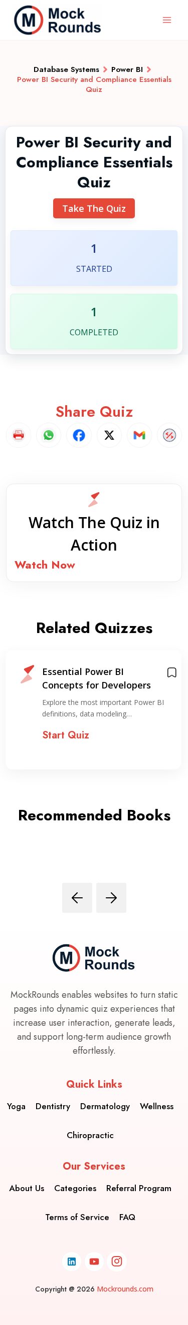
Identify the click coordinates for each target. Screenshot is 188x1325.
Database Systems (66, 69)
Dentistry (53, 1106)
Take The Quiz (94, 208)
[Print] (18, 435)
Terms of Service (77, 1217)
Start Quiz (65, 735)
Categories (75, 1188)
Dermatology (105, 1106)
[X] (109, 435)
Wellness (156, 1106)
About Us (26, 1188)
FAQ (127, 1217)
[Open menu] (166, 19)
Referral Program (138, 1188)
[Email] (139, 435)
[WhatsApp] (48, 435)
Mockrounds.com (125, 1289)
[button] (94, 533)
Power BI (127, 69)
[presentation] (77, 898)
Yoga (16, 1106)
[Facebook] (78, 435)
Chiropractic (90, 1135)
